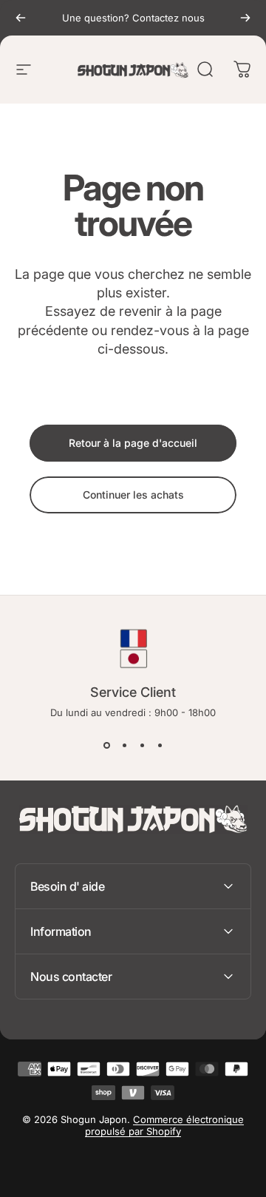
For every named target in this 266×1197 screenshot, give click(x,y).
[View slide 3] (142, 745)
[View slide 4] (159, 745)
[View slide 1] (106, 745)
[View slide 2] (124, 745)
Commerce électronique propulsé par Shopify (164, 1125)
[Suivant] (245, 18)
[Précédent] (20, 18)
